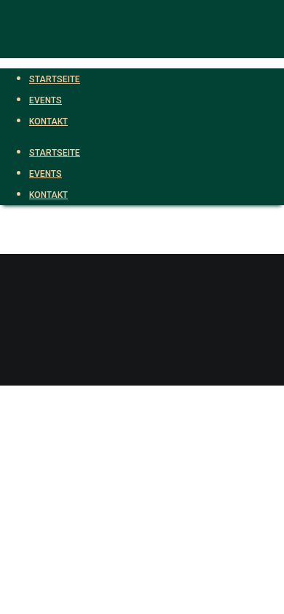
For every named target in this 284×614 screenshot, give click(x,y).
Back (11, 375)
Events (45, 174)
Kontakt (48, 195)
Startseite (54, 153)
